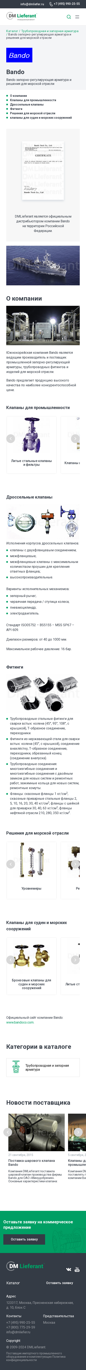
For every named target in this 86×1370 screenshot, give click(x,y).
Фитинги (16, 109)
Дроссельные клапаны (27, 104)
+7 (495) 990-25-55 (67, 3)
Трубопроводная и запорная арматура (50, 31)
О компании (18, 95)
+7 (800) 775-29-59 (20, 1327)
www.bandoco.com (20, 1022)
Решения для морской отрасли (32, 113)
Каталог (12, 31)
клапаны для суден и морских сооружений (41, 117)
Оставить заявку (24, 1239)
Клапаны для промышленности (33, 100)
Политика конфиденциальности (36, 1358)
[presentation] (10, 438)
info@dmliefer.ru (32, 4)
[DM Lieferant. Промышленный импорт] (21, 19)
